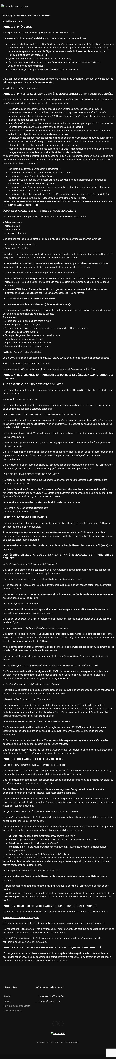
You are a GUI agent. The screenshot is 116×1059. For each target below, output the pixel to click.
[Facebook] (55, 1023)
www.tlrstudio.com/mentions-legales (21, 88)
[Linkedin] (61, 1023)
